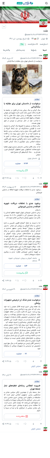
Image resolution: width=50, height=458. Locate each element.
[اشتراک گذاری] (3, 178)
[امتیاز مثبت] (40, 361)
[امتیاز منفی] (33, 178)
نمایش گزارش (36, 366)
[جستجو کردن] (46, 3)
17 (33, 44)
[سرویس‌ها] (3, 3)
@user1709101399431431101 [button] (31, 58)
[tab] (45, 50)
